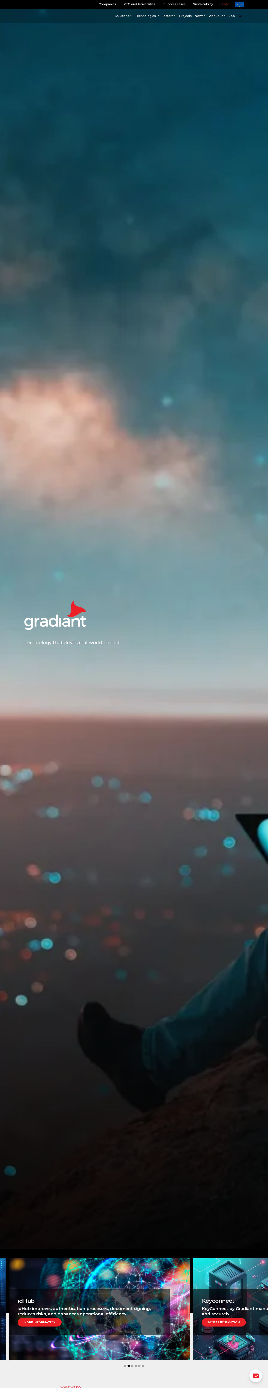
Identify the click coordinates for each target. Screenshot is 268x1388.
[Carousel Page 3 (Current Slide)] (132, 1366)
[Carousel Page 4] (136, 1366)
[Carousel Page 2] (129, 1366)
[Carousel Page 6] (143, 1366)
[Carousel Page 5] (139, 1366)
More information (42, 1322)
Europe (224, 4)
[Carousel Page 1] (125, 1366)
